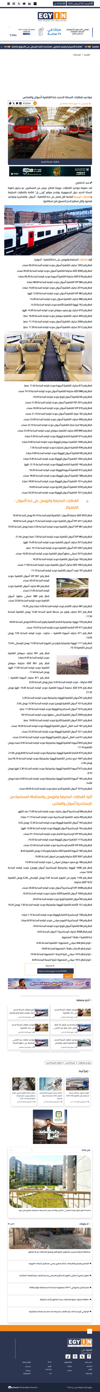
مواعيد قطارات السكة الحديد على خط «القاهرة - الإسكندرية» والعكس (65, 1011)
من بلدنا (86, 1150)
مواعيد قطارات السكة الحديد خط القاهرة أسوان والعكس (65, 1041)
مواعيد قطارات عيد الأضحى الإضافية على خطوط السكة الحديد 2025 (24, 1041)
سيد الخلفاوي (82, 182)
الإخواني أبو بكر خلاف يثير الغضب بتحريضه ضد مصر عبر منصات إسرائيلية (59, 1311)
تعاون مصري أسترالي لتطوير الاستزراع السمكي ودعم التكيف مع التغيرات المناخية (54, 1275)
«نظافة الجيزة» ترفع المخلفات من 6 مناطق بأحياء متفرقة (64, 1299)
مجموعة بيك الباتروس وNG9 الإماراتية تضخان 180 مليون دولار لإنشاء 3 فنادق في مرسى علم (58, 1210)
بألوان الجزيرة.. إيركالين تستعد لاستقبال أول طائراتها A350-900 (77, 1094)
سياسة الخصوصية (27, 1372)
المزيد (11, 1224)
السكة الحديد (70, 1063)
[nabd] (35, 3)
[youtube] (24, 3)
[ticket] (67, 1356)
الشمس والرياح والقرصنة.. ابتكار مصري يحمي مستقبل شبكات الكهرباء (59, 1263)
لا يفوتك (83, 1223)
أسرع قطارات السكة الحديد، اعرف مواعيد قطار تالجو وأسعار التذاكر (22, 1011)
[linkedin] (29, 3)
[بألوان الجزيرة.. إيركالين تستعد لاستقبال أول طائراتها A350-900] (77, 1084)
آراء (50, 1373)
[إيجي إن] (52, 16)
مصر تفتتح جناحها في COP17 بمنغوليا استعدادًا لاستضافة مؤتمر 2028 (59, 1287)
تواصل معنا (27, 1362)
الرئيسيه (87, 54)
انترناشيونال (68, 1362)
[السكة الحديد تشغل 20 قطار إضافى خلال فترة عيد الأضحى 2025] (85, 1024)
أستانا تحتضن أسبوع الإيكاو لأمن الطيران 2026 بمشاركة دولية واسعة (50, 1095)
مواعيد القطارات (84, 1063)
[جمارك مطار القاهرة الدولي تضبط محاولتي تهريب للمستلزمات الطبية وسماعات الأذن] (23, 1084)
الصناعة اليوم (89, 1368)
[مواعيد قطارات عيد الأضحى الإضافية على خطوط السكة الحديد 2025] (42, 1039)
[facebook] (9, 3)
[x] (82, 1356)
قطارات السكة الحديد (54, 1063)
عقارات (69, 1366)
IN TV (49, 1362)
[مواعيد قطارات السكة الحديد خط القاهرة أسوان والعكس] (17, 103)
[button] (32, 1150)
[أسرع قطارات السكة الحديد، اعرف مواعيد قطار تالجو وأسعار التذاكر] (42, 1009)
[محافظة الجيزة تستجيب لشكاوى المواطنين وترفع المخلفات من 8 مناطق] (50, 1238)
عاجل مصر (88, 1362)
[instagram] (14, 3)
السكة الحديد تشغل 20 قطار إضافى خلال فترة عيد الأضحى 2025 (65, 1026)
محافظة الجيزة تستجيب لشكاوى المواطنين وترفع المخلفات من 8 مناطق (59, 1252)
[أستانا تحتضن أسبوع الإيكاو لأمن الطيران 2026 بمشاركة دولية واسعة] (50, 1084)
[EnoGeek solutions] (13, 1387)
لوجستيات (77, 54)
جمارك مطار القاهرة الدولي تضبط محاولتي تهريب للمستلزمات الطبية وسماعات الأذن (23, 1095)
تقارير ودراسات (48, 1368)
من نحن (28, 1366)
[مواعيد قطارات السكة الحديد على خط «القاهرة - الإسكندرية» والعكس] (85, 1009)
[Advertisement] (50, 77)
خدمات (69, 1370)
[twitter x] (19, 3)
